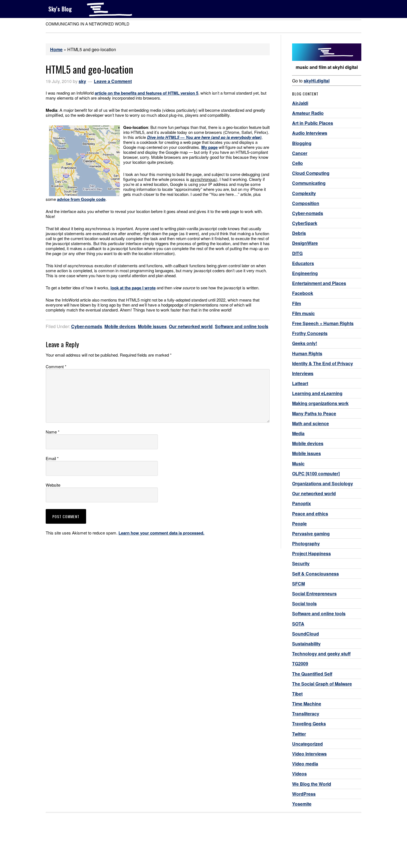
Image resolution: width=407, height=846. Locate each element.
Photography (306, 543)
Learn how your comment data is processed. (161, 533)
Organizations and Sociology (322, 483)
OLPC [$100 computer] (316, 473)
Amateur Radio (308, 113)
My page (209, 147)
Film (296, 303)
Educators (303, 263)
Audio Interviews (309, 133)
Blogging (301, 143)
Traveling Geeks (309, 723)
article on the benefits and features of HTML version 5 (146, 93)
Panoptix (301, 503)
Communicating (309, 183)
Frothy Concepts (310, 333)
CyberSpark (304, 223)
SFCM (298, 583)
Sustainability (306, 643)
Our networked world (191, 326)
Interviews (302, 373)
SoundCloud (305, 633)
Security (301, 563)
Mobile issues (152, 326)
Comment (56, 366)
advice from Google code (81, 199)
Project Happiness (311, 553)
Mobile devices (120, 326)
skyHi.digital (316, 80)
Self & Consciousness (315, 573)
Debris (299, 233)
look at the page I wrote (133, 288)
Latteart (300, 383)
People (299, 523)
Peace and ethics (310, 513)
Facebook (302, 293)
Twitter (299, 734)
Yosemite (301, 804)
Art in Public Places (312, 123)
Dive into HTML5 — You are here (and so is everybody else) (204, 137)
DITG (297, 253)
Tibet (297, 694)
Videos (299, 773)
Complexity (304, 193)
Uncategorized (307, 744)
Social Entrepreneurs (314, 593)
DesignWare (305, 243)
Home (56, 49)
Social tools (304, 603)
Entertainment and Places (319, 283)
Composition (305, 203)
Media (298, 433)
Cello (297, 163)
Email (52, 458)
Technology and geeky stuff (321, 653)
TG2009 (300, 663)
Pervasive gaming (311, 533)
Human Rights (307, 353)
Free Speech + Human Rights (323, 323)
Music (298, 463)
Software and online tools (241, 326)
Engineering (305, 273)
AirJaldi (300, 103)
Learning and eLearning (317, 393)
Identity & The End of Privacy (322, 363)
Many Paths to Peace (314, 413)
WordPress (304, 794)
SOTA (298, 624)
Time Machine (306, 703)
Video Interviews (309, 754)
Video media (305, 764)
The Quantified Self (312, 674)
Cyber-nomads (86, 326)
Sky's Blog (60, 9)
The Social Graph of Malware (322, 684)
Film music (303, 313)
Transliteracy (305, 713)
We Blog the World (311, 784)
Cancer (299, 153)
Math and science (310, 423)
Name (53, 431)
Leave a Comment (113, 81)
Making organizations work (320, 403)
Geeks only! (304, 343)
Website (53, 484)
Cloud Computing (310, 173)
